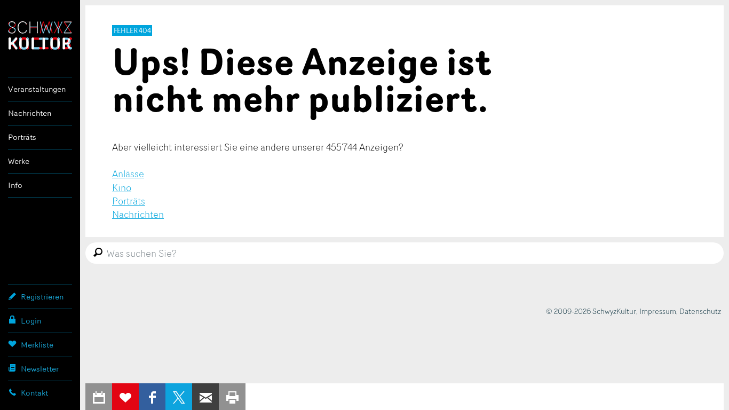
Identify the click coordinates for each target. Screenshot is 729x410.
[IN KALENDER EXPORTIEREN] (98, 396)
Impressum (657, 311)
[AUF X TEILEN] (178, 396)
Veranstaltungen (37, 88)
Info (15, 185)
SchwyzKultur (40, 35)
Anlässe (128, 173)
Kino (121, 187)
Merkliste (37, 344)
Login (31, 320)
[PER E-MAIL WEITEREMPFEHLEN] (205, 396)
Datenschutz (700, 311)
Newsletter (40, 368)
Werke (18, 161)
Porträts (22, 137)
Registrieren (42, 296)
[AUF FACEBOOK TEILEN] (152, 396)
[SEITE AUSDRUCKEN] (232, 396)
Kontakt (34, 392)
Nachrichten (29, 113)
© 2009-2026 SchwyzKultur (591, 311)
